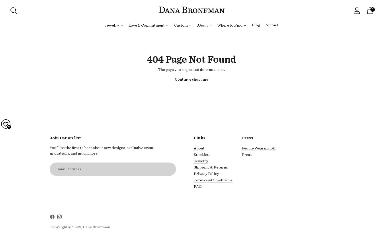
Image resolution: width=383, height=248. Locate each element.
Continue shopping (191, 79)
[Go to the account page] (357, 10)
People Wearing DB (259, 148)
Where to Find (229, 25)
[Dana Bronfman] (191, 10)
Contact (271, 25)
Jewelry (112, 25)
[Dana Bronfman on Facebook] (52, 217)
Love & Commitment (146, 25)
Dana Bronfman (96, 227)
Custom (181, 25)
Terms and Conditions (213, 180)
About (202, 25)
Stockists (202, 155)
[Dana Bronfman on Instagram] (59, 217)
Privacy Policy (206, 174)
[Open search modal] (14, 10)
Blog (256, 25)
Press (247, 155)
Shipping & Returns (211, 167)
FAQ (198, 186)
